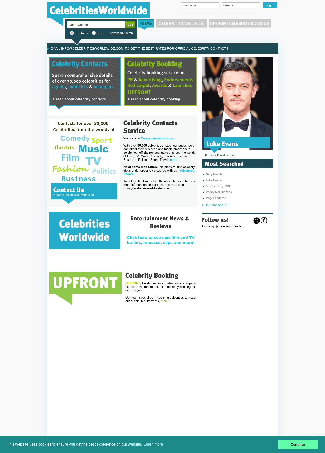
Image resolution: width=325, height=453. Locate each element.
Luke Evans (214, 180)
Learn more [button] (153, 444)
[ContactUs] (68, 189)
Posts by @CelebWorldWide (221, 226)
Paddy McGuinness (219, 192)
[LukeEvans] (222, 143)
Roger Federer (216, 198)
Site (100, 33)
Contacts (82, 33)
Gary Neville (214, 174)
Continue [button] (298, 444)
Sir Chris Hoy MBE (218, 186)
